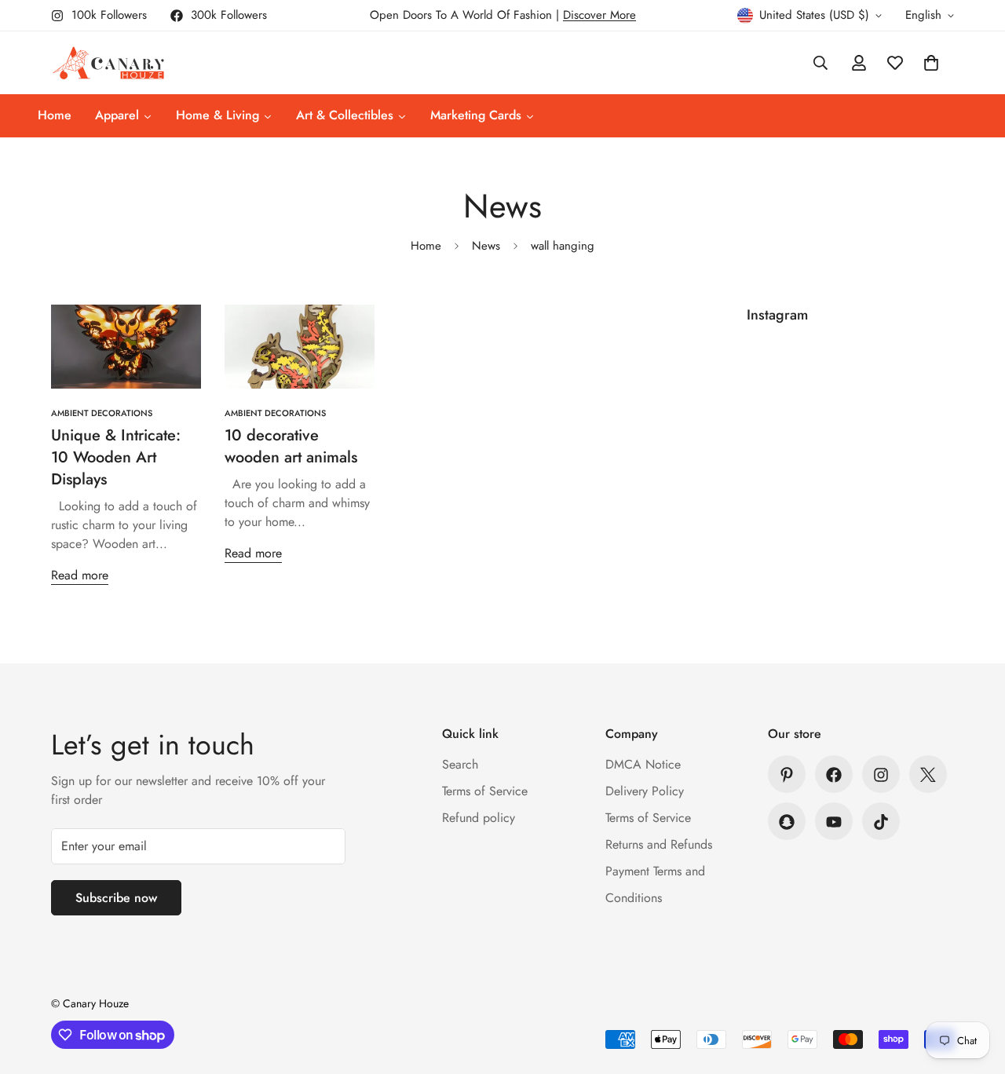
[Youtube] (834, 822)
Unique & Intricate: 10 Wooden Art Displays (116, 457)
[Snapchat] (787, 822)
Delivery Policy (644, 792)
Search (460, 765)
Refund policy (478, 818)
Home (426, 245)
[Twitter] (928, 775)
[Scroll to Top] (974, 988)
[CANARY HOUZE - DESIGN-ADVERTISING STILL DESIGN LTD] (108, 63)
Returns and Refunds (658, 845)
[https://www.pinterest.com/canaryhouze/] (787, 775)
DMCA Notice (643, 765)
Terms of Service (485, 792)
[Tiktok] (881, 822)
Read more (79, 575)
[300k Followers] (834, 775)
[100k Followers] (881, 775)
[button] (931, 63)
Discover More (599, 15)
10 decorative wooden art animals (291, 446)
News (486, 245)
